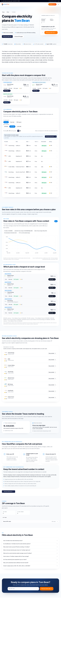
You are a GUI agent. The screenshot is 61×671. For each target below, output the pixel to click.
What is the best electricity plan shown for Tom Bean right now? (16, 550)
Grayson (51, 19)
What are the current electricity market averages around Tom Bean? (17, 553)
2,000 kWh (19, 126)
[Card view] (20, 131)
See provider (51, 353)
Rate (27, 141)
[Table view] (18, 131)
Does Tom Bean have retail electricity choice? (13, 540)
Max (56, 221)
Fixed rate (12, 122)
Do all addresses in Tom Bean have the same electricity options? (16, 543)
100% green (19, 122)
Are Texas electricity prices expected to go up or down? (15, 559)
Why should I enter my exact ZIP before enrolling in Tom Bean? (16, 546)
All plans (6, 122)
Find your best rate (7, 36)
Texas (3, 12)
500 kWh (6, 126)
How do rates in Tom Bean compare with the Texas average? (16, 556)
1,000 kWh (12, 126)
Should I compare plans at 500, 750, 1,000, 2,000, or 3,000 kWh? (16, 565)
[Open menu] (58, 4)
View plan (6, 90)
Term (36, 141)
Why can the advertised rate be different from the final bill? (15, 562)
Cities (8, 12)
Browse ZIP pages (19, 36)
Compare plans (52, 4)
